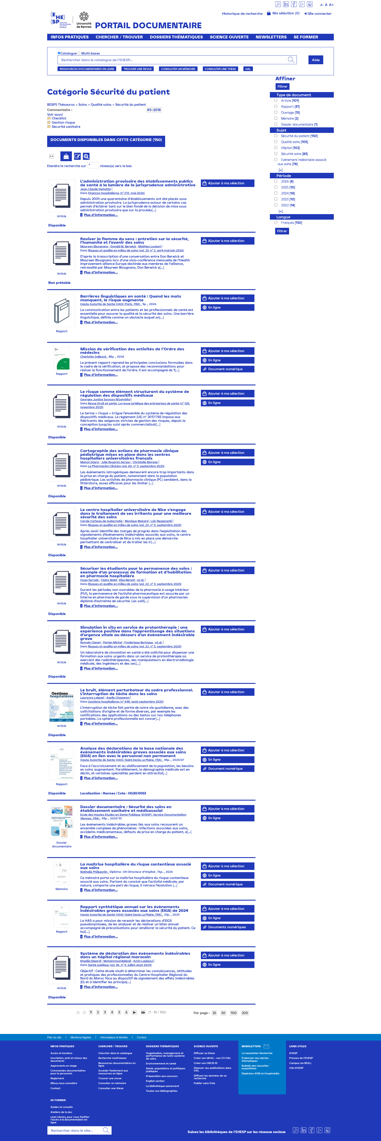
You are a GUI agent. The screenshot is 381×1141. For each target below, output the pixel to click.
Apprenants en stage (63, 1065)
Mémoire (288, 118)
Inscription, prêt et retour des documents (68, 1059)
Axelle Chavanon (118, 697)
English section (155, 1081)
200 (245, 1013)
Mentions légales (81, 1037)
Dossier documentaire (297, 124)
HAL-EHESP (296, 1068)
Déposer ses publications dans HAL (212, 1069)
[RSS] (278, 4)
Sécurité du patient (130, 104)
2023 (285, 199)
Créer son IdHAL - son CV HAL (212, 1058)
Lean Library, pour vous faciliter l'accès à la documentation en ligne (70, 1120)
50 (223, 1013)
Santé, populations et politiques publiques (165, 1069)
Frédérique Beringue (138, 642)
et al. (140, 580)
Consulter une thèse (220, 68)
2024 (285, 193)
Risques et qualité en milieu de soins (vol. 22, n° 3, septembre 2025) (134, 525)
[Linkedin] (286, 4)
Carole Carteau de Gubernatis (101, 521)
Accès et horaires (61, 1053)
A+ (331, 5)
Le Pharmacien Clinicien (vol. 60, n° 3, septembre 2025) (126, 466)
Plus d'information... (101, 215)
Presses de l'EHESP (301, 1058)
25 (214, 1013)
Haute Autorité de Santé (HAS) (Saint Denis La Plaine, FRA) (121, 760)
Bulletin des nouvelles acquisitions (255, 1067)
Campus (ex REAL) (300, 1063)
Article (286, 100)
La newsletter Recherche (257, 1053)
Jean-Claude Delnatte (95, 189)
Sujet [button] (281, 130)
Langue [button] (283, 217)
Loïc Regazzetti (161, 521)
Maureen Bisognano (94, 246)
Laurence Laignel (92, 697)
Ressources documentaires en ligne (87, 68)
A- (322, 5)
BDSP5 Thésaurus (61, 104)
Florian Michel (112, 642)
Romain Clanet (90, 642)
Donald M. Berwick (123, 246)
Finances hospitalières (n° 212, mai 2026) (116, 193)
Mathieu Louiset (149, 246)
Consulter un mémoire (178, 68)
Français (288, 222)
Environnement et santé (161, 1063)
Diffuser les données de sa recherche (210, 1077)
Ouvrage (288, 112)
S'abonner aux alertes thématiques (255, 1059)
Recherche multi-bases (112, 1058)
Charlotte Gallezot (93, 356)
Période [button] (283, 176)
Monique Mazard (136, 521)
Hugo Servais (89, 580)
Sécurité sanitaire (66, 126)
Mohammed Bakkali (117, 961)
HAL (248, 68)
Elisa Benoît (127, 580)
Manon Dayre (89, 462)
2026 (285, 181)
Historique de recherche (242, 13)
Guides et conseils (61, 1107)
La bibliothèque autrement (162, 1086)
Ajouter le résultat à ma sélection (66, 156)
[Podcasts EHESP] (310, 4)
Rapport (288, 106)
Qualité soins (101, 104)
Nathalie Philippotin (94, 871)
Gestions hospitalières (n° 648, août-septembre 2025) (126, 701)
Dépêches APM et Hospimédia (260, 1073)
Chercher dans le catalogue (115, 1053)
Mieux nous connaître (63, 1083)
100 (234, 1013)
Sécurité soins (291, 154)
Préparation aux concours (162, 1076)
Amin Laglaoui (143, 961)
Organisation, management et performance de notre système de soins (165, 1056)
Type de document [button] (293, 95)
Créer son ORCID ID (205, 1063)
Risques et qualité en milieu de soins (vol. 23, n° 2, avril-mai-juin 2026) (136, 250)
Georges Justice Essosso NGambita (105, 399)
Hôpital (287, 148)
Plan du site (54, 1037)
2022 (285, 205)
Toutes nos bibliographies (161, 1091)
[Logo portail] (71, 19)
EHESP (293, 1053)
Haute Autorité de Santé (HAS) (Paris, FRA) (110, 304)
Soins (82, 104)
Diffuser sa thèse (204, 1053)
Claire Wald (109, 580)
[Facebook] (294, 4)
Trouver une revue (138, 68)
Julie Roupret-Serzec (116, 462)
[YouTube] (302, 4)
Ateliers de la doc (61, 1112)
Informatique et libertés (114, 1037)
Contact (141, 1037)
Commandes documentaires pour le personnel (68, 1072)
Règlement (57, 1078)
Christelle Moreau (145, 462)
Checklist (59, 118)
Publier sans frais (204, 1083)
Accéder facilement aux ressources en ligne (113, 1072)
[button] (278, 170)
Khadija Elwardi (90, 961)
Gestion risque (63, 122)
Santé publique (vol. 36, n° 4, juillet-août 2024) (120, 965)
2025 (285, 187)
